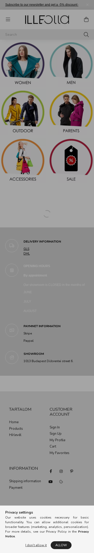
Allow (61, 545)
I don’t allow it (36, 545)
